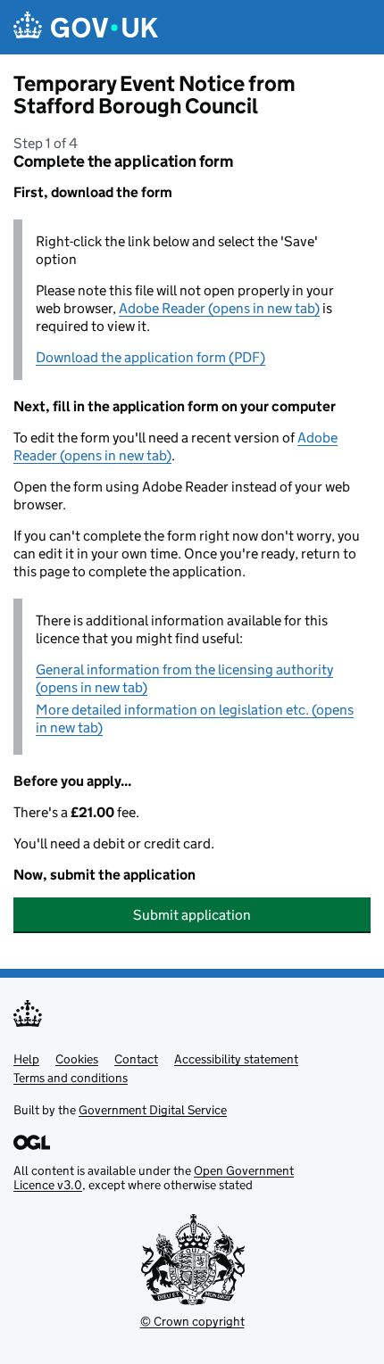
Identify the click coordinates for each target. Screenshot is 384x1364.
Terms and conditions (70, 1078)
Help (26, 1059)
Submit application (192, 914)
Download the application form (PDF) (150, 357)
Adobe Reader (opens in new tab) (219, 308)
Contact (136, 1059)
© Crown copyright (192, 1321)
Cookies (76, 1059)
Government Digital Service (153, 1110)
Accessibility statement (236, 1059)
